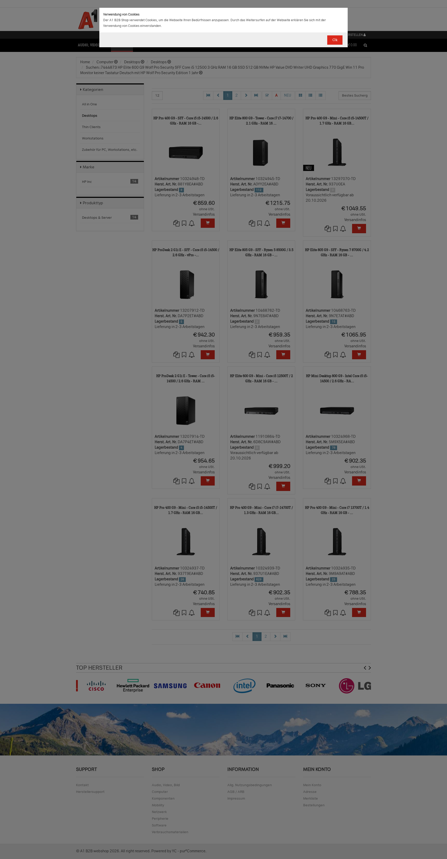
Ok (334, 40)
